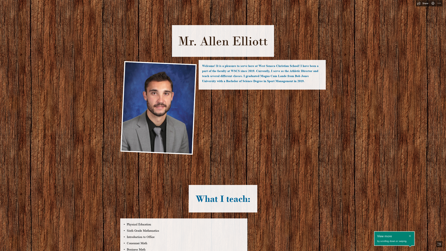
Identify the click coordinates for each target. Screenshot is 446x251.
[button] (423, 3)
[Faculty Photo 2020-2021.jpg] (158, 107)
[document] (223, 125)
